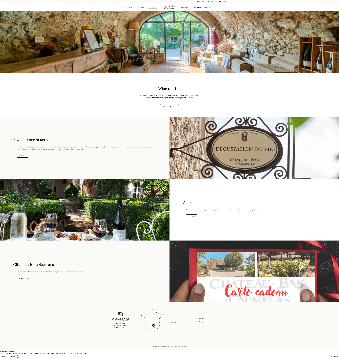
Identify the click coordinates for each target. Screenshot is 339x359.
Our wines (140, 7)
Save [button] (18, 357)
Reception (184, 7)
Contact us (173, 322)
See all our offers (169, 106)
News (198, 1)
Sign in (213, 1)
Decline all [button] (12, 356)
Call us (208, 1)
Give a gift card (24, 278)
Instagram (202, 322)
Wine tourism (152, 7)
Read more (334, 356)
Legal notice (174, 319)
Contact (203, 1)
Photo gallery (197, 7)
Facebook (202, 318)
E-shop (206, 7)
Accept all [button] (4, 356)
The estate (129, 7)
